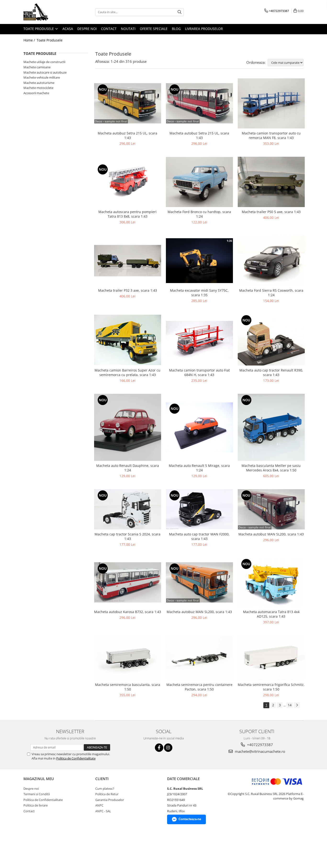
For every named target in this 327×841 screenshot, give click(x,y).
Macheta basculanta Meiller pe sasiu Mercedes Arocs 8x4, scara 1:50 (271, 467)
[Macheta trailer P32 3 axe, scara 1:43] (127, 260)
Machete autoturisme (38, 83)
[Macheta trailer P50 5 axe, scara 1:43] (271, 182)
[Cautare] (179, 12)
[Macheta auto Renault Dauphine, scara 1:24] (127, 427)
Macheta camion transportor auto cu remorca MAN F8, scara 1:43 (271, 135)
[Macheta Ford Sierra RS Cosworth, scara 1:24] (271, 260)
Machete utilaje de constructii (44, 62)
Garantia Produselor (109, 800)
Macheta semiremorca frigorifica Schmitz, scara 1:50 (271, 686)
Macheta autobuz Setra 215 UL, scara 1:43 (127, 135)
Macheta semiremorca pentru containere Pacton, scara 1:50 (199, 686)
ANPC (99, 805)
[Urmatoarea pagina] (297, 705)
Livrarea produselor (204, 28)
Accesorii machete (36, 93)
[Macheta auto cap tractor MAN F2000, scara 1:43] (199, 509)
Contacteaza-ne (190, 819)
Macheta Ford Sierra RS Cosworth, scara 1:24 (271, 292)
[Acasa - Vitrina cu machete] (47, 12)
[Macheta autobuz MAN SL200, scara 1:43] (271, 509)
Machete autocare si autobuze (45, 72)
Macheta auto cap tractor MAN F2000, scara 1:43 (199, 536)
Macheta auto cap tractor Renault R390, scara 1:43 (271, 372)
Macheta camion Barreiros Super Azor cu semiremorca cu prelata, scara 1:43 (127, 372)
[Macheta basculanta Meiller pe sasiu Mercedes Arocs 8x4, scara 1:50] (271, 427)
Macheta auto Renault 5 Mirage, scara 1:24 (199, 467)
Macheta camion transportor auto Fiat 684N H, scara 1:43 (199, 372)
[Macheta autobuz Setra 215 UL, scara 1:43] (127, 103)
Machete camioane (37, 67)
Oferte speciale (154, 28)
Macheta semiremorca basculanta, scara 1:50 (127, 686)
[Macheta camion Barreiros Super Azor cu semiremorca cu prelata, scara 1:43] (127, 340)
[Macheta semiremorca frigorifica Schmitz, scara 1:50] (271, 657)
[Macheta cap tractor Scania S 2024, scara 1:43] (127, 509)
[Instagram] (168, 747)
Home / (29, 40)
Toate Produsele (39, 28)
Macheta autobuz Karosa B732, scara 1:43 (127, 611)
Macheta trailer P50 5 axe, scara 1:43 (271, 211)
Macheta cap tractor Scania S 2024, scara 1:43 (127, 536)
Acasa (67, 28)
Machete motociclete (38, 88)
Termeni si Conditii (36, 794)
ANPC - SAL (103, 811)
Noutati (128, 28)
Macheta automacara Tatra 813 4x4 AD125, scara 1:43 (271, 614)
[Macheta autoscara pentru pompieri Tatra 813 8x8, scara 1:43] (127, 182)
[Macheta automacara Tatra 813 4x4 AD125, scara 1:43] (271, 582)
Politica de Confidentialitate (76, 758)
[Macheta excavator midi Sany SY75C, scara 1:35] (199, 260)
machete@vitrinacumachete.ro (259, 751)
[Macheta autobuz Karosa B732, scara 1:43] (127, 582)
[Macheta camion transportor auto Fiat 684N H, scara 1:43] (199, 340)
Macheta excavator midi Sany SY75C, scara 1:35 (199, 292)
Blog (176, 28)
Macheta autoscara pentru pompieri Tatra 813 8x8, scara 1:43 (127, 214)
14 (290, 705)
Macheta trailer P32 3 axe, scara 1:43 (127, 290)
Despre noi (87, 28)
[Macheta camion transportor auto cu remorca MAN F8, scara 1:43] (271, 103)
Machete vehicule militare (41, 77)
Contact (109, 28)
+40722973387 (259, 744)
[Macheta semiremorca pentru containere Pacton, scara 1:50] (199, 657)
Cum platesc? (104, 788)
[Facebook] (159, 747)
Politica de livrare (35, 805)
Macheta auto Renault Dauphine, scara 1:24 (127, 467)
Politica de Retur (106, 794)
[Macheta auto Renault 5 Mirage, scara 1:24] (199, 427)
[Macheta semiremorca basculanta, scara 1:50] (127, 657)
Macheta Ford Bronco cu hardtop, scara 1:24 (199, 214)
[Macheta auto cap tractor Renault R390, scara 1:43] (271, 339)
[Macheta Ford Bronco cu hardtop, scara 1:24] (199, 182)
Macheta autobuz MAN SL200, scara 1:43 (271, 534)
